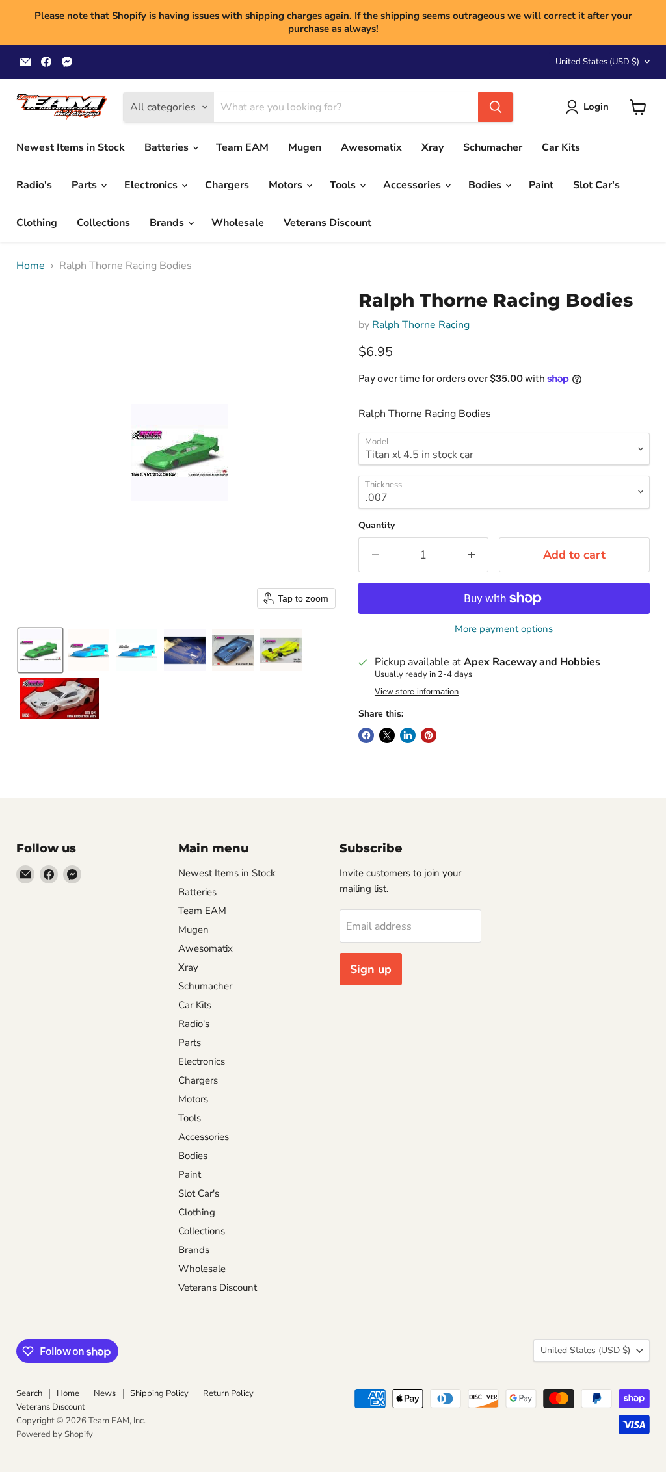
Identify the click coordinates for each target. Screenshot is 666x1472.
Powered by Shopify (54, 1434)
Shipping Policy (159, 1393)
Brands (168, 223)
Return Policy (228, 1393)
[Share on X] (387, 735)
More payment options (504, 629)
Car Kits (561, 147)
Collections (103, 223)
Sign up (371, 969)
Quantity (376, 525)
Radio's (34, 185)
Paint (541, 185)
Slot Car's (596, 185)
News (105, 1393)
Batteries (167, 147)
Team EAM (242, 147)
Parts (86, 185)
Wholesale (237, 223)
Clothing (36, 223)
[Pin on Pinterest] (428, 735)
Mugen (304, 147)
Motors (287, 185)
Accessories (413, 185)
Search (29, 1393)
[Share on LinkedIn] (408, 735)
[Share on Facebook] (366, 735)
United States (597, 62)
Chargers (227, 185)
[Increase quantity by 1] (471, 555)
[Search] (495, 107)
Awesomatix (371, 147)
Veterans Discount (327, 223)
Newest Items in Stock (70, 147)
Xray (432, 147)
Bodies (486, 185)
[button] (589, 107)
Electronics (152, 185)
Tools (344, 185)
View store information (417, 691)
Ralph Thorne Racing (421, 325)
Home (30, 266)
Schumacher (492, 147)
